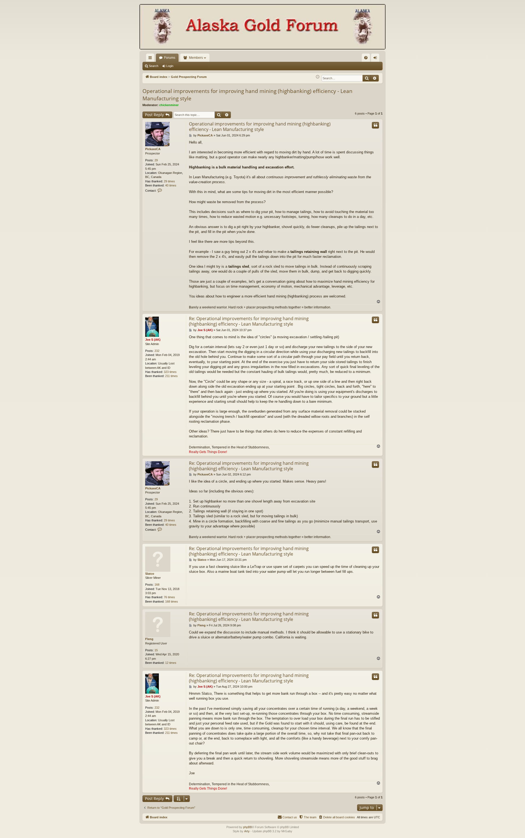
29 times (169, 181)
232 (156, 350)
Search (153, 66)
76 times (169, 597)
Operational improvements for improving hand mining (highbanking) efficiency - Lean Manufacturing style (247, 94)
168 (156, 584)
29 (156, 160)
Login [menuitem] (376, 59)
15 (156, 650)
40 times (170, 185)
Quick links (151, 59)
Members (196, 58)
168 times (171, 601)
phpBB (247, 827)
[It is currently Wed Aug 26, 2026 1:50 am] (317, 77)
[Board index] (262, 27)
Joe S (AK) (153, 339)
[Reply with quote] (375, 125)
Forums (169, 58)
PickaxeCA (153, 149)
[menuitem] (366, 58)
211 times (171, 376)
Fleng (149, 639)
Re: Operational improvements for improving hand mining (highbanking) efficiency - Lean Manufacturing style (249, 321)
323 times (170, 371)
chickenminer (169, 105)
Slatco (149, 573)
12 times (170, 662)
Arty (247, 831)
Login (169, 66)
